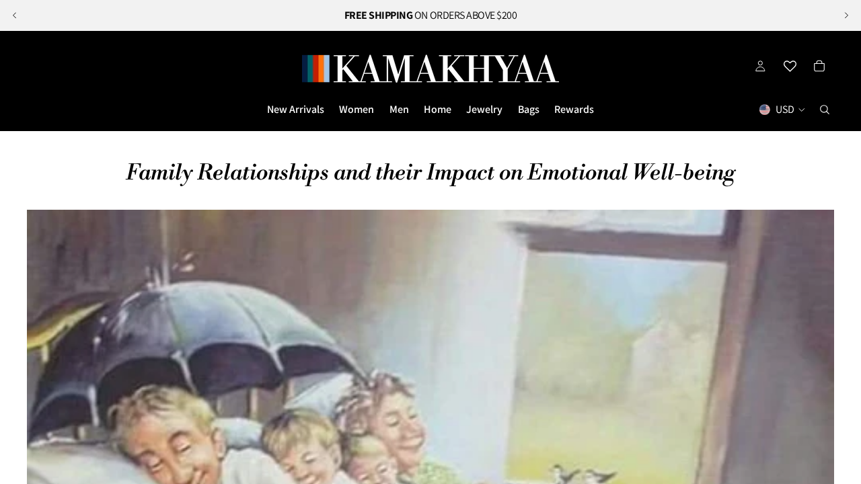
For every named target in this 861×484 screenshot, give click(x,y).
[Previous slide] (15, 15)
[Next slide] (846, 15)
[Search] (824, 109)
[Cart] (819, 66)
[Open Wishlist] (789, 66)
